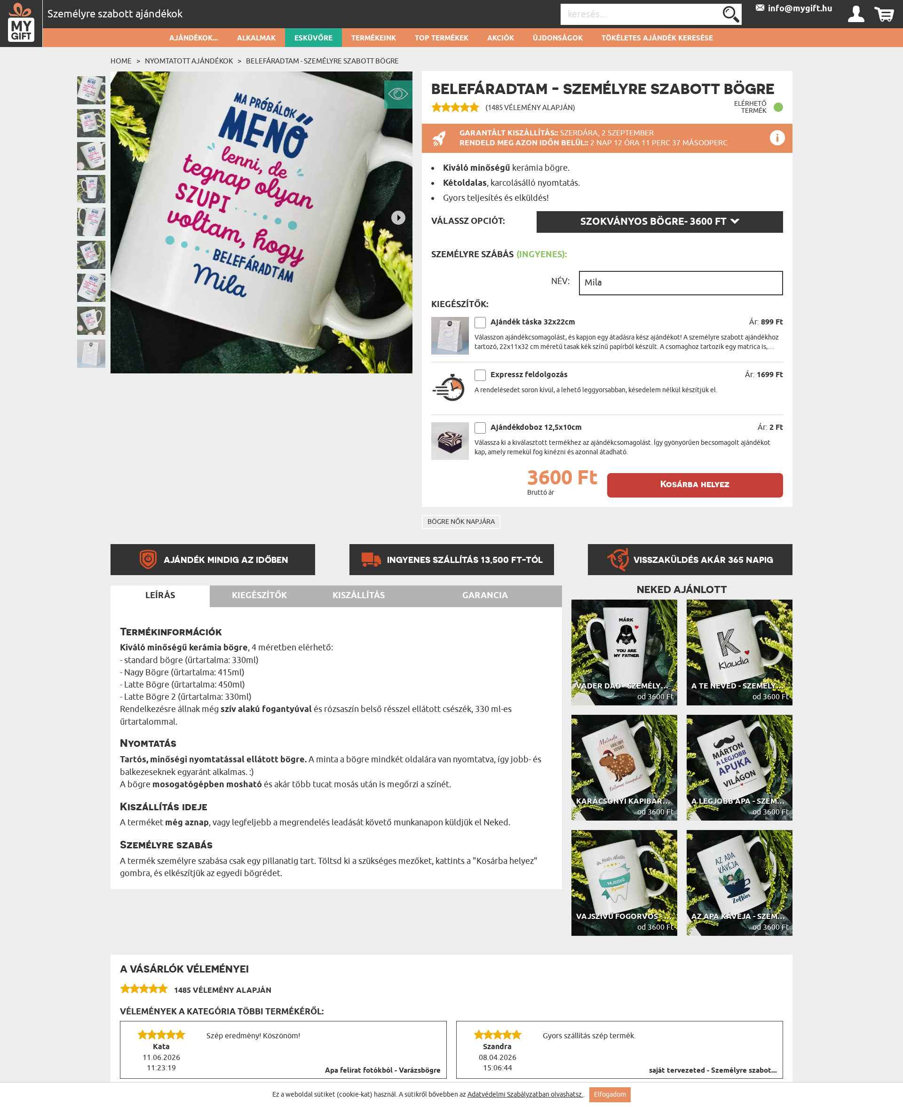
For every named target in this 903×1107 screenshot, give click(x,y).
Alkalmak (256, 38)
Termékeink (373, 38)
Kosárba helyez (694, 484)
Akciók (500, 38)
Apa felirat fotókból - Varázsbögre (383, 1070)
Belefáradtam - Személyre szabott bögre (322, 61)
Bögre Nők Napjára (461, 522)
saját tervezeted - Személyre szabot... (713, 1070)
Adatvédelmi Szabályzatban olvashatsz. (525, 1095)
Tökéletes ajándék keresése (657, 38)
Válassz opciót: (468, 221)
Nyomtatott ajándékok (189, 61)
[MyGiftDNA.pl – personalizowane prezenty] (21, 23)
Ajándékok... (193, 38)
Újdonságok (558, 38)
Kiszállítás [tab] (359, 595)
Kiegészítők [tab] (259, 595)
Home (121, 61)
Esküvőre (313, 38)
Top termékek (441, 38)
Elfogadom (610, 1095)
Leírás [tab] (160, 595)
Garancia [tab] (485, 595)
